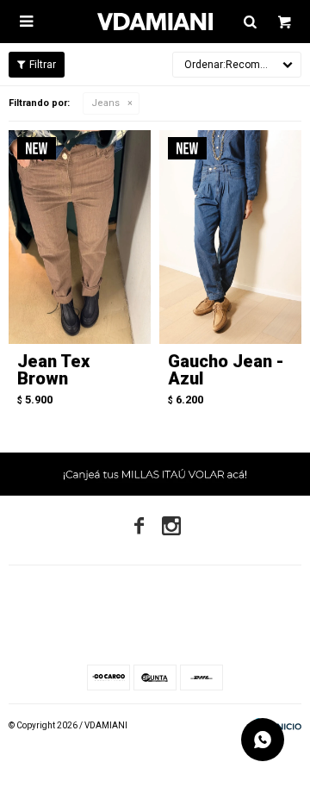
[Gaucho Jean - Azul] (230, 237)
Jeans (105, 103)
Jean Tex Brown (53, 370)
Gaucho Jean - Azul (226, 370)
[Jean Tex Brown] (80, 237)
